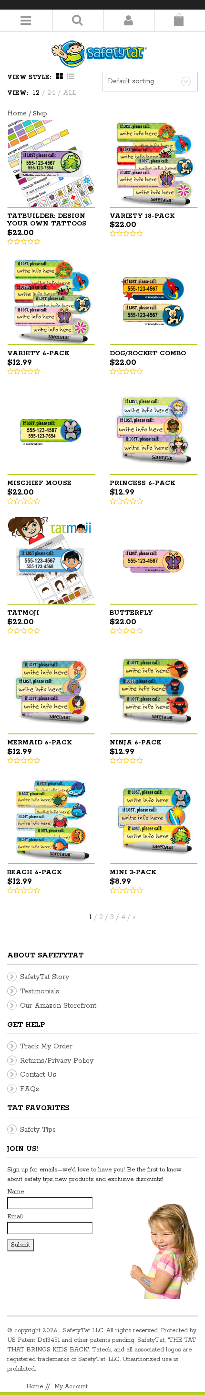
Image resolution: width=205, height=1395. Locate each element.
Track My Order (46, 1046)
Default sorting (131, 81)
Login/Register (128, 20)
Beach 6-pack (34, 872)
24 (51, 93)
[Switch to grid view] (60, 77)
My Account (71, 1386)
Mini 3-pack (133, 872)
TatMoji (23, 613)
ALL (69, 93)
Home (17, 113)
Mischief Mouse (39, 483)
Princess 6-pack (142, 483)
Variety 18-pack (142, 216)
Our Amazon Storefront (58, 1005)
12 (36, 93)
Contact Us (38, 1074)
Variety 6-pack (38, 353)
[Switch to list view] (70, 77)
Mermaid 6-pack (39, 743)
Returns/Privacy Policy (56, 1061)
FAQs (29, 1089)
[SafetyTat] (99, 50)
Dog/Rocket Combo (148, 353)
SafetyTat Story (44, 977)
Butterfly (131, 613)
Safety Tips (38, 1129)
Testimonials (39, 991)
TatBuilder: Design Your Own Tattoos (46, 220)
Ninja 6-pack (135, 743)
